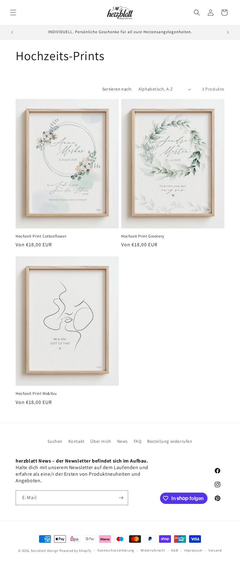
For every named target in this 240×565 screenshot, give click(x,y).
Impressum (193, 550)
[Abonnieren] (121, 497)
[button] (13, 12)
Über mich (100, 441)
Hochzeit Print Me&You (36, 393)
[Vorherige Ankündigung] (12, 32)
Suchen (55, 441)
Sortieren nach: (117, 89)
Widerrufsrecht (153, 550)
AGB (174, 550)
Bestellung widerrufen (169, 441)
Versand (215, 550)
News (122, 441)
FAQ (138, 441)
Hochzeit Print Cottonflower (41, 236)
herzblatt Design (44, 550)
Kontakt (76, 441)
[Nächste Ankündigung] (228, 32)
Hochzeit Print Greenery (142, 236)
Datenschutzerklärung (116, 550)
